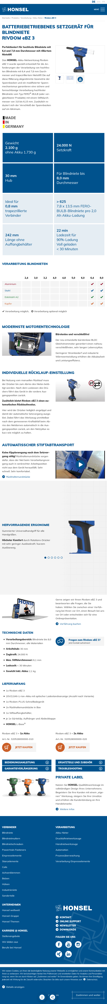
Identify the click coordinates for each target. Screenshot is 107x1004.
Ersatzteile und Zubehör (75, 762)
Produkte (15, 18)
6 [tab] (62, 558)
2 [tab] (49, 558)
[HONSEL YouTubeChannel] (68, 944)
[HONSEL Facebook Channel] (59, 944)
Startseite (6, 18)
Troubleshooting (70, 768)
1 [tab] (45, 558)
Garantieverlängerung (21, 768)
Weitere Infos (67, 809)
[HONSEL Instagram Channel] (78, 944)
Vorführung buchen (70, 623)
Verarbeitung (26, 18)
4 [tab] (55, 558)
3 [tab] (52, 558)
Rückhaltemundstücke (18, 476)
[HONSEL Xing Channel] (59, 954)
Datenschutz (92, 979)
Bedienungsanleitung (20, 762)
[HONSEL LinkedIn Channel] (68, 954)
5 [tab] (58, 558)
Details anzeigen (15, 986)
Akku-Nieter (38, 18)
